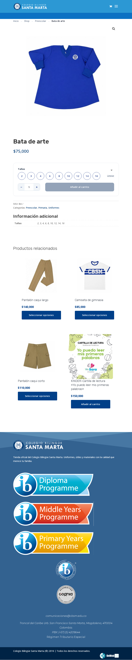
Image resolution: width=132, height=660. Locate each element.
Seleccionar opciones (41, 315)
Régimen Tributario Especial (66, 636)
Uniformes (53, 207)
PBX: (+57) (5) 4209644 (66, 632)
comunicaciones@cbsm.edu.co (66, 615)
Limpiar (110, 175)
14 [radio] (87, 176)
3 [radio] (31, 176)
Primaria (42, 207)
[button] (114, 29)
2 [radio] (22, 176)
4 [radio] (40, 176)
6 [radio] (50, 176)
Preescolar (31, 207)
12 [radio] (77, 176)
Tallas (21, 168)
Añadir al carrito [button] (90, 404)
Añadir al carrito (79, 186)
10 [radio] (68, 176)
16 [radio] (96, 176)
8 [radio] (59, 176)
